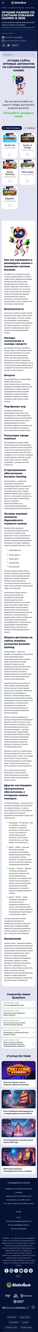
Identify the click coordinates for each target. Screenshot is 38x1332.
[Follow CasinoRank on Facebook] (6, 1271)
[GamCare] (26, 1295)
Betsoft (11, 897)
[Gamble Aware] (15, 1307)
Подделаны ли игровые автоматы (18, 1189)
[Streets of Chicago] (27, 145)
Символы (18, 1192)
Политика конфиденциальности (18, 1221)
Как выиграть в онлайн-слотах (19, 1200)
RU (18, 1276)
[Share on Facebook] (8, 45)
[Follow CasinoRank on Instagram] (11, 1271)
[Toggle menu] (3, 3)
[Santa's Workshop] (10, 172)
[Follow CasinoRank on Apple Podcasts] (31, 1271)
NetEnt (11, 847)
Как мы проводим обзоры (18, 1225)
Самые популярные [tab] (13, 128)
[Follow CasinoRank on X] (16, 1271)
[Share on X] (4, 45)
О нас (18, 1217)
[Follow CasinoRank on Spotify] (26, 1271)
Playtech (12, 868)
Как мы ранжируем (18, 1228)
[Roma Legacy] (27, 172)
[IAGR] (8, 1295)
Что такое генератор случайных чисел (18, 1203)
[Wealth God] (10, 145)
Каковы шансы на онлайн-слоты (18, 1196)
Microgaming (13, 823)
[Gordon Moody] (18, 1301)
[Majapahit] (10, 197)
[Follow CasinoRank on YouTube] (21, 1271)
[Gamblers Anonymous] (15, 1295)
